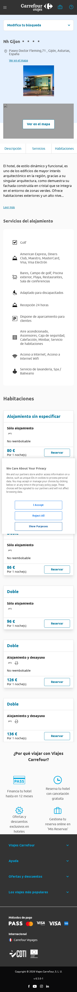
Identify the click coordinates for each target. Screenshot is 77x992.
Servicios (38, 148)
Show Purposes (38, 526)
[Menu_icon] (5, 7)
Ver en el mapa (18, 60)
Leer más (9, 207)
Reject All (38, 515)
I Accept (38, 504)
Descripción (13, 148)
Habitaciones (64, 148)
